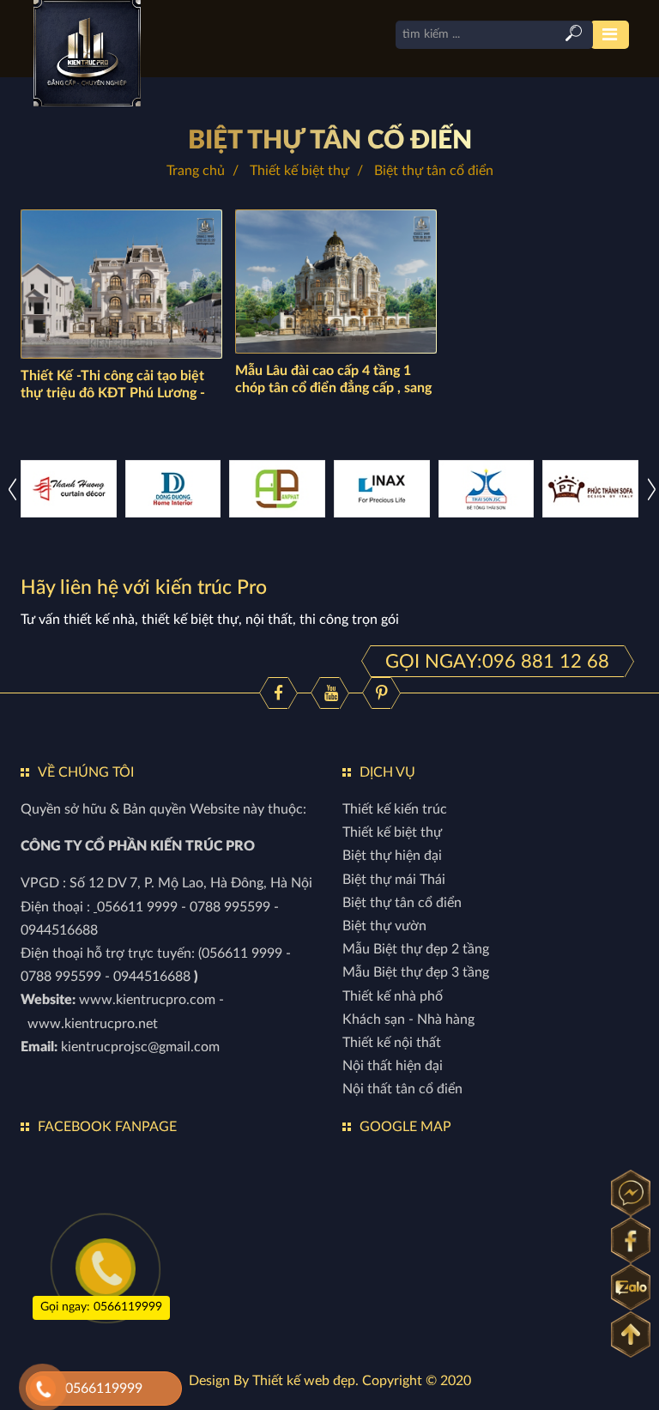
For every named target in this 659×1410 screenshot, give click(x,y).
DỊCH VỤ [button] (387, 772)
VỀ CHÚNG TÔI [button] (86, 772)
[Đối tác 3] (69, 488)
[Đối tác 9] (277, 488)
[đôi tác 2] (486, 488)
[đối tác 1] (590, 488)
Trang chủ (195, 171)
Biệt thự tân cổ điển (330, 141)
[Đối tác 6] (382, 488)
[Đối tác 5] (173, 488)
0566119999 (103, 1388)
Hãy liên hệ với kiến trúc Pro (144, 587)
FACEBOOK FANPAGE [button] (107, 1127)
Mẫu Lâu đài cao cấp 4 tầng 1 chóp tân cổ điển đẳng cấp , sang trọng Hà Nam (333, 388)
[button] (651, 488)
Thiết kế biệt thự (299, 171)
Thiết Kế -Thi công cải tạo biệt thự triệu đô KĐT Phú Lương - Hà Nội (113, 393)
